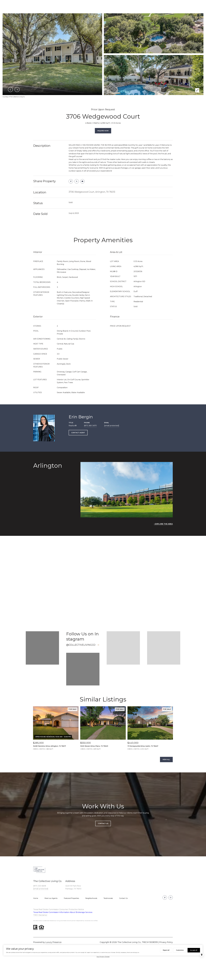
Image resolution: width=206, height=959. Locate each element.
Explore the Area (164, 524)
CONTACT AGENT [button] (78, 433)
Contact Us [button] (103, 823)
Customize (180, 950)
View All (166, 759)
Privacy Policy (166, 942)
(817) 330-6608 (39, 886)
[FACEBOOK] (165, 897)
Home (35, 898)
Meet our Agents (51, 898)
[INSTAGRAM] (170, 897)
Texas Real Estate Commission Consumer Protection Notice (58, 909)
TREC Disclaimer (40, 915)
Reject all (166, 950)
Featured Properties (71, 898)
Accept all (193, 950)
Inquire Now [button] (103, 131)
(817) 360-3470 (90, 426)
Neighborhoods (91, 898)
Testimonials (108, 898)
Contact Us (123, 898)
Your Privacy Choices (103, 956)
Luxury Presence (53, 942)
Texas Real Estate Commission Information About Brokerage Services (62, 912)
